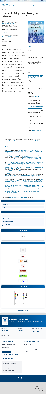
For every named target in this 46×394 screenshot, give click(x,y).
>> (13, 194)
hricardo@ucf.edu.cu (7, 371)
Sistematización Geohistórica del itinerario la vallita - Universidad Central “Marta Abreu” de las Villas (22, 151)
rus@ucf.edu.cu (30, 354)
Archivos (7, 4)
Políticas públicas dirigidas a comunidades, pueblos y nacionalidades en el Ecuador (22, 140)
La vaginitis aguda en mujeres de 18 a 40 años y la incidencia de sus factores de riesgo (22, 184)
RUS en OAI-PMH (6, 352)
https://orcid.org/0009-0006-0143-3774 (8, 36)
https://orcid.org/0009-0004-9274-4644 (8, 32)
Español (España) (6, 204)
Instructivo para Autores (7, 215)
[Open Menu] (2, 1)
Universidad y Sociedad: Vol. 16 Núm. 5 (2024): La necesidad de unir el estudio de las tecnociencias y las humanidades (24, 168)
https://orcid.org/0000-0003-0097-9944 (8, 27)
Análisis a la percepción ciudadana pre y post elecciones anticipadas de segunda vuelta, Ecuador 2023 (23, 158)
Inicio (3, 4)
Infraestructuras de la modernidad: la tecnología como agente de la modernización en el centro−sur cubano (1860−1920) (24, 189)
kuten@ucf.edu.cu (7, 365)
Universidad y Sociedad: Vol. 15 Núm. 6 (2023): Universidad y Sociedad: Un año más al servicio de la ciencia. (24, 164)
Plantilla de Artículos (7, 218)
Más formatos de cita (32, 68)
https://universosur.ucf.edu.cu (30, 346)
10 (11, 194)
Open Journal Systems (23, 310)
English (4, 207)
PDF (30, 46)
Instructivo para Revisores (8, 221)
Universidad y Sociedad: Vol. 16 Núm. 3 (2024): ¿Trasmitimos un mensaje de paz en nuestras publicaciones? (24, 159)
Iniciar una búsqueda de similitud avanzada (18, 197)
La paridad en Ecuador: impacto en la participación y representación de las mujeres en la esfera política (24, 180)
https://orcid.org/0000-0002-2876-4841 (8, 23)
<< (2, 194)
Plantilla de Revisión (7, 224)
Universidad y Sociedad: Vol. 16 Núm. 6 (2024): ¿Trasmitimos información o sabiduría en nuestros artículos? (22, 156)
